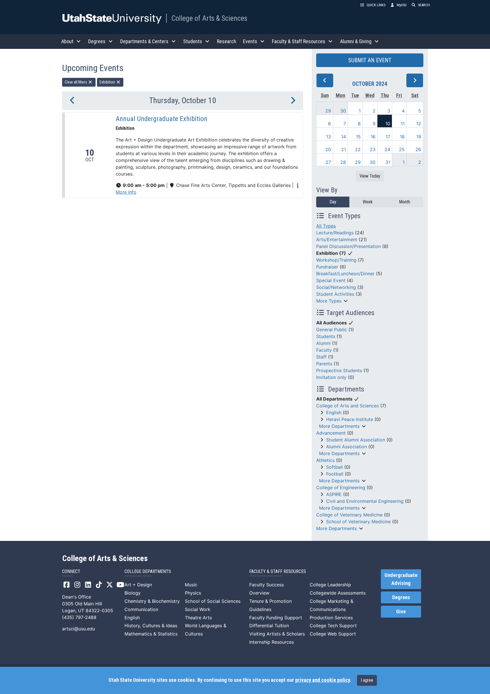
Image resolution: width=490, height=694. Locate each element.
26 (418, 149)
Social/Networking (336, 287)
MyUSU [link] (402, 5)
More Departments (339, 426)
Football (334, 474)
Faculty (324, 350)
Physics (193, 593)
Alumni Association (346, 446)
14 (343, 136)
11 (403, 123)
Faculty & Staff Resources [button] (298, 41)
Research (226, 41)
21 (343, 149)
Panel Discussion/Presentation (348, 246)
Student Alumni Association (355, 440)
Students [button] (192, 41)
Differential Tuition (269, 625)
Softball (334, 467)
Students (325, 336)
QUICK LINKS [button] (376, 5)
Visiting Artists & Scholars (277, 634)
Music (191, 584)
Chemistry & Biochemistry (152, 601)
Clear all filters (76, 82)
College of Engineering (340, 487)
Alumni (323, 343)
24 (387, 149)
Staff (321, 357)
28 (343, 162)
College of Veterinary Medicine (349, 515)
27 (328, 162)
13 (328, 136)
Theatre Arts (198, 617)
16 (373, 136)
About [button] (67, 41)
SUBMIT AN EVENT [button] (369, 60)
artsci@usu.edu (78, 629)
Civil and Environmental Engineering (365, 501)
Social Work (197, 609)
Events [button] (250, 41)
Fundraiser (327, 267)
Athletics (325, 460)
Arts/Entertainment (336, 239)
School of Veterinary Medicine (358, 521)
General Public (331, 329)
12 (418, 123)
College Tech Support (333, 625)
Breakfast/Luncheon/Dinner (345, 273)
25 (402, 149)
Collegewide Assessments (338, 593)
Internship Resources (271, 642)
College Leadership (330, 584)
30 (343, 111)
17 (388, 136)
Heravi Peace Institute (349, 419)
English (333, 412)
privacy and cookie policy (322, 680)
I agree (367, 680)
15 (358, 136)
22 (358, 149)
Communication (141, 609)
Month (404, 202)
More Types (328, 301)
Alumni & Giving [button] (355, 41)
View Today (370, 176)
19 (418, 136)
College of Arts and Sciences (347, 406)
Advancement (331, 433)
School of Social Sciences (212, 601)
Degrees (401, 597)
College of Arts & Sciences (209, 18)
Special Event (330, 280)
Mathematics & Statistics (151, 634)
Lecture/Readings (335, 232)
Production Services (331, 617)
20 (328, 149)
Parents (324, 363)
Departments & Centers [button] (144, 41)
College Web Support (333, 634)
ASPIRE (334, 494)
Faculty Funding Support (275, 617)
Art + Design (138, 584)
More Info (126, 192)
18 (402, 136)
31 (387, 162)
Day (333, 202)
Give (401, 611)
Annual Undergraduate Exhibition (161, 119)
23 (372, 149)
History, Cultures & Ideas (150, 625)
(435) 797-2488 (79, 617)
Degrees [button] (96, 41)
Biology (132, 593)
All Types (326, 226)
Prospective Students (339, 370)
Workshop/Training (336, 260)
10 (387, 123)
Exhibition (108, 82)
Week (368, 202)
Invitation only (331, 377)
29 (328, 111)
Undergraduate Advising (401, 579)
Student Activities (335, 294)
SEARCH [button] (424, 5)
